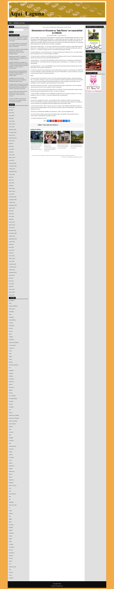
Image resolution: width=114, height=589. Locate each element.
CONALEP (11, 339)
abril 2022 (11, 253)
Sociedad (11, 544)
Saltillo (10, 519)
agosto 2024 (12, 174)
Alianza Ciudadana (13, 306)
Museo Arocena (12, 485)
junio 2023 (11, 213)
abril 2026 (11, 118)
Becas (10, 314)
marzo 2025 (12, 154)
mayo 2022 (11, 250)
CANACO (11, 322)
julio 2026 (11, 109)
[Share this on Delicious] (69, 121)
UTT (10, 569)
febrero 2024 (12, 191)
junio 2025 (11, 146)
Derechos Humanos (13, 364)
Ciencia (10, 331)
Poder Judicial (12, 493)
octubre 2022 (12, 236)
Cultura (10, 356)
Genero (10, 412)
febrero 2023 (12, 224)
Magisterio (11, 465)
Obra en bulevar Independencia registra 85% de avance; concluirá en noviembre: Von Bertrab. (18, 39)
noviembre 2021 (12, 267)
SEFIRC (10, 530)
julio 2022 (11, 244)
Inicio (10, 23)
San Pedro (11, 524)
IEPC (10, 435)
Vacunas (11, 572)
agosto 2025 (12, 140)
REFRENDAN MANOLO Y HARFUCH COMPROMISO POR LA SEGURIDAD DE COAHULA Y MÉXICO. (18, 58)
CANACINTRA (12, 320)
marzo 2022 (12, 255)
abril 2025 (11, 152)
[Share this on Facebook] (50, 121)
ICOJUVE (11, 432)
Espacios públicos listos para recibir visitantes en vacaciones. (76, 146)
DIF (10, 367)
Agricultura (11, 300)
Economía (11, 378)
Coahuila (47, 27)
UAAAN (11, 558)
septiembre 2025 (13, 138)
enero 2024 (11, 194)
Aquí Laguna (12, 308)
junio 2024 (11, 180)
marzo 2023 (12, 222)
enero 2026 (11, 126)
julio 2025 (11, 143)
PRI (10, 499)
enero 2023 (11, 227)
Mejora (10, 474)
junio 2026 (11, 112)
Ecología (11, 376)
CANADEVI (11, 325)
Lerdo (10, 460)
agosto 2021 (12, 275)
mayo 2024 (11, 182)
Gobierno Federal (53, 27)
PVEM (10, 510)
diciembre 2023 (12, 196)
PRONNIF (11, 502)
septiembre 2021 (13, 272)
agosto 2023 (12, 208)
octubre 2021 (12, 269)
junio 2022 (11, 247)
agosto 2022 (12, 241)
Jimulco (11, 454)
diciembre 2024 (12, 163)
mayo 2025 (11, 149)
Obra (10, 488)
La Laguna (65, 27)
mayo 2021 (11, 283)
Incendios (11, 440)
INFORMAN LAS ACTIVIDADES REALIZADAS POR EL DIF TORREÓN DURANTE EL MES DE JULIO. (17, 80)
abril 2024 (11, 185)
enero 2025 (11, 160)
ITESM (10, 451)
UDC (10, 564)
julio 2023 (11, 210)
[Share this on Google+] (53, 121)
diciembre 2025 (12, 129)
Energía (11, 393)
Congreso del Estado (14, 342)
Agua (44, 27)
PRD (10, 496)
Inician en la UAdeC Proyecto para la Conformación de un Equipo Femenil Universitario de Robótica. (17, 100)
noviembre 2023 (13, 199)
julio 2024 (11, 177)
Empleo (10, 390)
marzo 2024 (12, 188)
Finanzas (11, 401)
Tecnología (11, 547)
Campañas (11, 317)
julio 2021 (11, 278)
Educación (11, 381)
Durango (11, 373)
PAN (10, 491)
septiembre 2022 (13, 238)
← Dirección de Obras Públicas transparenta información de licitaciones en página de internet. (53, 155)
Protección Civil (12, 505)
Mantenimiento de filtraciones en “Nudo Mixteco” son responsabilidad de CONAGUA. (57, 31)
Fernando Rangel (13, 398)
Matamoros (11, 471)
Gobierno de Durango (14, 418)
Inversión (11, 449)
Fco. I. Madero (12, 395)
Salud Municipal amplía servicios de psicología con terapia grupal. (62, 146)
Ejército (11, 384)
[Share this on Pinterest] (56, 121)
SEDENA (11, 527)
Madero (11, 463)
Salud (10, 522)
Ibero (10, 429)
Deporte (11, 362)
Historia (11, 426)
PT (9, 507)
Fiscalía (11, 404)
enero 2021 (11, 295)
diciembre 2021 (12, 264)
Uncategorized (12, 566)
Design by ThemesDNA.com (57, 586)
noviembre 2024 (13, 166)
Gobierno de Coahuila (14, 415)
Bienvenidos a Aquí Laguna (19, 23)
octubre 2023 (12, 202)
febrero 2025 (12, 157)
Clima (10, 334)
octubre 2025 (12, 135)
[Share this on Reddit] (58, 121)
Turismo (11, 555)
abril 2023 (11, 219)
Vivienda (11, 578)
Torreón (69, 27)
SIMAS (10, 538)
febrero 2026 (12, 124)
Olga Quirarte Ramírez (52, 35)
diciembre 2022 (12, 230)
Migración (11, 479)
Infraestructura (60, 27)
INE (10, 443)
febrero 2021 (12, 292)
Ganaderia (11, 407)
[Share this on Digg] (64, 121)
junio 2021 (11, 281)
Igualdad (11, 437)
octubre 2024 (12, 168)
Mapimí (10, 468)
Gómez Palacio (12, 423)
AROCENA (11, 311)
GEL (10, 409)
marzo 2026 (12, 121)
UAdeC (10, 561)
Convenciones (12, 345)
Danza (10, 359)
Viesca (10, 575)
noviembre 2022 (13, 233)
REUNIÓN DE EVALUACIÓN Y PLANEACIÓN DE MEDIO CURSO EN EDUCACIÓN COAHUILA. (50, 148)
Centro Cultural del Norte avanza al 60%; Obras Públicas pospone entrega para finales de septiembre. (18, 45)
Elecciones (11, 387)
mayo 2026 (11, 115)
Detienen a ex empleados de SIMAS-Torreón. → (72, 157)
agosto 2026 (12, 107)
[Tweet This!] (48, 121)
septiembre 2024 (13, 171)
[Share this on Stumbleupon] (61, 121)
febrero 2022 (12, 258)
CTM (10, 353)
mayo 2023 (11, 216)
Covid (10, 350)
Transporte (11, 552)
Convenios (11, 348)
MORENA (11, 482)
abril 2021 (11, 286)
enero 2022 (11, 261)
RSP (10, 516)
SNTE (10, 541)
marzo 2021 (11, 289)
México (10, 477)
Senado (10, 536)
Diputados (11, 370)
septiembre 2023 (13, 205)
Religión (11, 513)
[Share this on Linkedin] (66, 121)
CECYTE (11, 328)
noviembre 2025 (13, 132)
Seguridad (11, 533)
